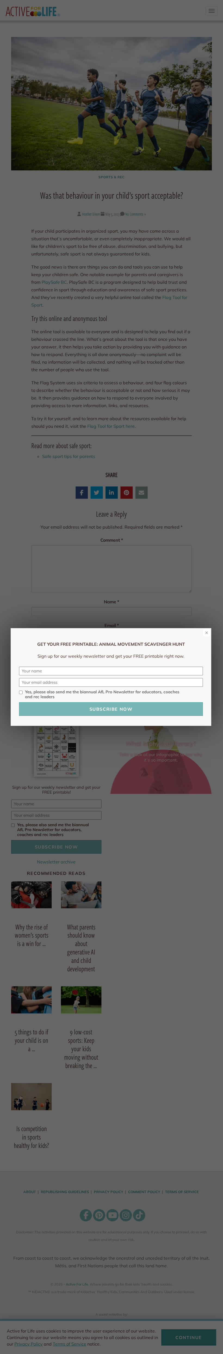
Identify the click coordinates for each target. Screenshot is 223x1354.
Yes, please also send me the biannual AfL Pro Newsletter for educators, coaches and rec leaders (102, 694)
